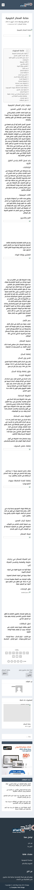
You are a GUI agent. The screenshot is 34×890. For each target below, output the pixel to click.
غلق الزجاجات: (23, 98)
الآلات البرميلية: (24, 62)
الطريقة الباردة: (23, 79)
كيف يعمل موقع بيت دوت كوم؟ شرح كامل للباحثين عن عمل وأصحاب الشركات (17, 796)
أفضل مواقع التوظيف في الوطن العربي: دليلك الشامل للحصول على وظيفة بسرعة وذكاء (18, 785)
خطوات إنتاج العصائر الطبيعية (20, 54)
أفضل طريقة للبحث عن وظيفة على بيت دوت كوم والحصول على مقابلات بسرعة (18, 808)
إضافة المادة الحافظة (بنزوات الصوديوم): (16, 88)
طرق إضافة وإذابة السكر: (20, 77)
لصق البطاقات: (23, 100)
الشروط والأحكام (27, 863)
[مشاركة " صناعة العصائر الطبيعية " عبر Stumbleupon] (20, 656)
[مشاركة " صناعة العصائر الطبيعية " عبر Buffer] (6, 653)
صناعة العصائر (22, 24)
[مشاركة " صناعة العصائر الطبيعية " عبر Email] (17, 656)
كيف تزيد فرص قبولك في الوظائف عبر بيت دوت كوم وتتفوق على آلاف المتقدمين (18, 802)
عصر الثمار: (25, 68)
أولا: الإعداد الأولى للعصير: (21, 56)
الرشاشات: (25, 60)
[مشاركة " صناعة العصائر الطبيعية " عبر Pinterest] (13, 653)
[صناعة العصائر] (17, 713)
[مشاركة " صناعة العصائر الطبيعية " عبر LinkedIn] (10, 653)
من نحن (30, 843)
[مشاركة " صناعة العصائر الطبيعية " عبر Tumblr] (17, 653)
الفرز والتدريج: (24, 64)
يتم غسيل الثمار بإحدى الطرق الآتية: (18, 58)
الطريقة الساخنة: (22, 81)
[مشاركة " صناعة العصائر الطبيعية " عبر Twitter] (24, 653)
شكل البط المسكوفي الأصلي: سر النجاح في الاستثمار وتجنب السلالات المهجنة (19, 791)
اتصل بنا (30, 846)
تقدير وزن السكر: (22, 75)
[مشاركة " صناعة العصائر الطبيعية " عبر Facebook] (27, 653)
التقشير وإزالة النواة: (22, 66)
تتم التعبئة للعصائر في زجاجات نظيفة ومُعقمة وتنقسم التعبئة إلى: (17, 95)
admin (16, 21)
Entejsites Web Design (18, 887)
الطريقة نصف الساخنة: (21, 83)
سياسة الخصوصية (27, 860)
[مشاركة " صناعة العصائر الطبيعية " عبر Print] (13, 656)
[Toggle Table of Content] (27, 50)
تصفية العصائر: (24, 71)
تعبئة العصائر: (23, 92)
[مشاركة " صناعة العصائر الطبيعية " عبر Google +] (20, 653)
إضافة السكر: (23, 73)
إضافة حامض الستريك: (21, 85)
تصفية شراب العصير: (21, 90)
